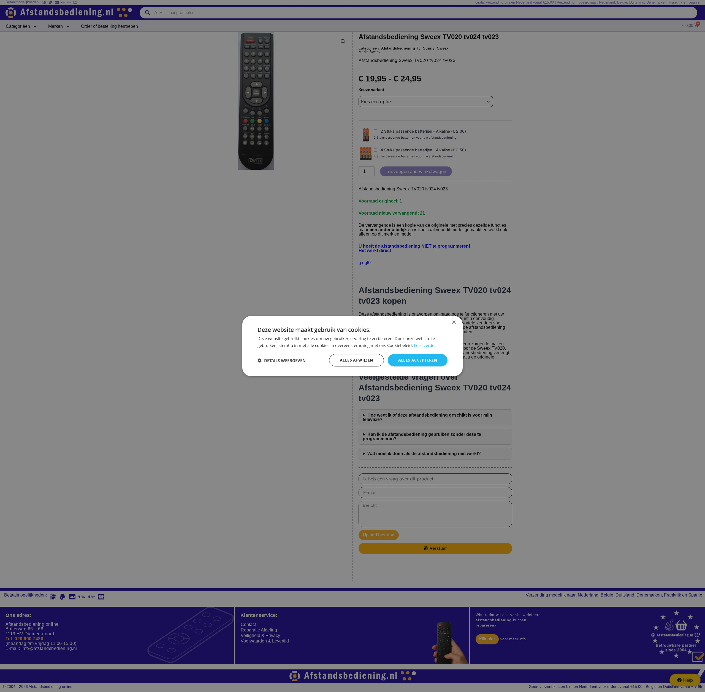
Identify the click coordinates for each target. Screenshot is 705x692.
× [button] (454, 322)
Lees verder (425, 345)
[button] (281, 360)
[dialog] (352, 346)
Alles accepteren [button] (417, 360)
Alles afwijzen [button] (356, 360)
